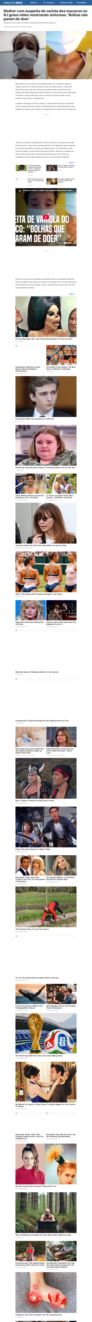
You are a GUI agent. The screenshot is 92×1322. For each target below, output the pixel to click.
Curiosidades (81, 3)
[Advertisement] (46, 127)
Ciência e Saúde (66, 3)
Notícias (34, 3)
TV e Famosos (48, 3)
